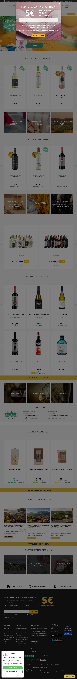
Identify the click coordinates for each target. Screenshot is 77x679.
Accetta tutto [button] (13, 667)
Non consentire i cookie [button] (12, 671)
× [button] (22, 652)
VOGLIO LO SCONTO (38, 35)
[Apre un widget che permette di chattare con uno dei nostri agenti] (69, 676)
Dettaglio (10, 664)
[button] (13, 675)
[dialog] (13, 664)
